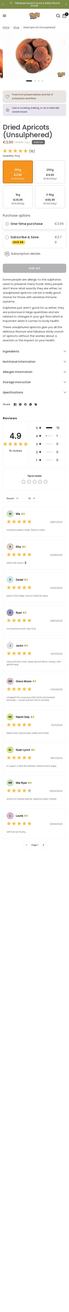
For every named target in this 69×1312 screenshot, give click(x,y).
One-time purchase (26, 224)
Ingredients (11, 351)
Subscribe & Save (24, 239)
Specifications (13, 392)
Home (6, 27)
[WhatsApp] (30, 404)
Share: (7, 404)
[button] (48, 427)
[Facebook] (15, 404)
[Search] (58, 16)
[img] (15, 151)
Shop (16, 27)
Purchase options (16, 215)
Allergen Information (17, 372)
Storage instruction (17, 382)
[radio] (7, 223)
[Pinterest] (25, 404)
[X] (20, 404)
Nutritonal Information (19, 362)
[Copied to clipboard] (35, 404)
